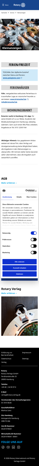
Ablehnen (19, 274)
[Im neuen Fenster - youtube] (8, 447)
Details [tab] (19, 197)
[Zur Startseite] (19, 5)
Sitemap (25, 358)
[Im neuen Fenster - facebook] (3, 447)
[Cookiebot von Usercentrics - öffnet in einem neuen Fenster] (28, 190)
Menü (6, 5)
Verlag (19, 311)
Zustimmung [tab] (7, 197)
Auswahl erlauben (19, 268)
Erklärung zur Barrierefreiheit (7, 353)
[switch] (34, 239)
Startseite (4, 13)
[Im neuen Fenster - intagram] (18, 447)
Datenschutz (6, 358)
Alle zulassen (19, 262)
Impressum (26, 352)
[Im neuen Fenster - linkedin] (13, 447)
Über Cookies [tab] (32, 197)
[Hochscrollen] (35, 462)
